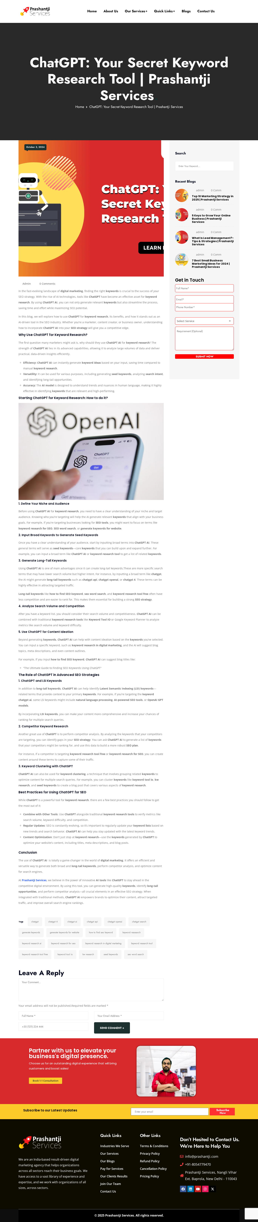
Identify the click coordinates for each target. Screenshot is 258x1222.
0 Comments (47, 283)
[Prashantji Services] (36, 11)
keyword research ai (31, 943)
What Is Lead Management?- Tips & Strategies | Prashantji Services (213, 241)
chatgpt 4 (53, 921)
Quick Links (163, 11)
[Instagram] (205, 1189)
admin (26, 283)
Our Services (135, 11)
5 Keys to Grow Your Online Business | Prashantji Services (211, 219)
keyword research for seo (63, 943)
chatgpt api (92, 921)
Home (92, 11)
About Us (111, 11)
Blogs (186, 11)
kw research (88, 954)
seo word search (136, 954)
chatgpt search (139, 921)
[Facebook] (183, 1189)
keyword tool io (65, 954)
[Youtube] (198, 1189)
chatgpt (35, 921)
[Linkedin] (190, 1189)
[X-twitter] (212, 1189)
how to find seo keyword (101, 932)
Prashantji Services (34, 880)
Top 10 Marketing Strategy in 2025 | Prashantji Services (212, 197)
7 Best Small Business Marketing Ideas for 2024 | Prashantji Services (211, 264)
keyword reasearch (132, 932)
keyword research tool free (35, 954)
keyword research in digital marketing (103, 943)
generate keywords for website (64, 932)
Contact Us (206, 11)
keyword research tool (142, 943)
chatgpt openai (115, 921)
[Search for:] (204, 166)
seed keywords (111, 954)
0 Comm (216, 190)
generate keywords (31, 932)
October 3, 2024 (35, 147)
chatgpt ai (72, 921)
